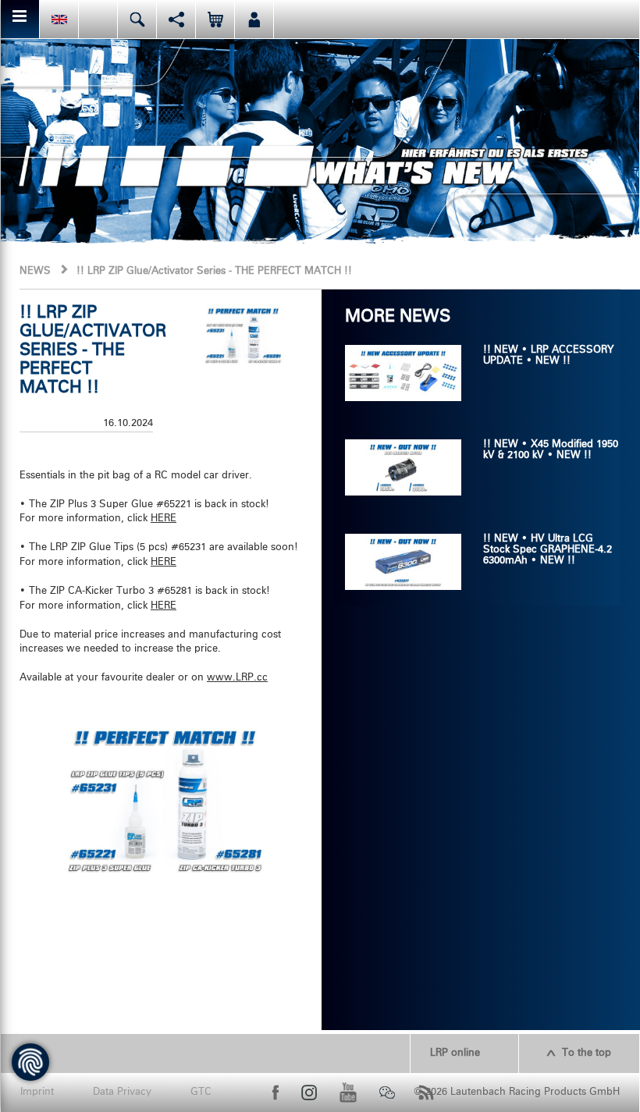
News (35, 271)
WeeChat (387, 1092)
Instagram (309, 1092)
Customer (254, 19)
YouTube (348, 1092)
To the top (586, 1053)
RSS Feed (426, 1092)
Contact (98, 19)
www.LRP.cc (237, 678)
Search (137, 19)
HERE (163, 518)
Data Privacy (122, 1092)
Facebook (275, 1092)
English (59, 19)
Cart (215, 19)
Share (176, 19)
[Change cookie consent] (30, 1062)
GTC (201, 1092)
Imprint (37, 1092)
